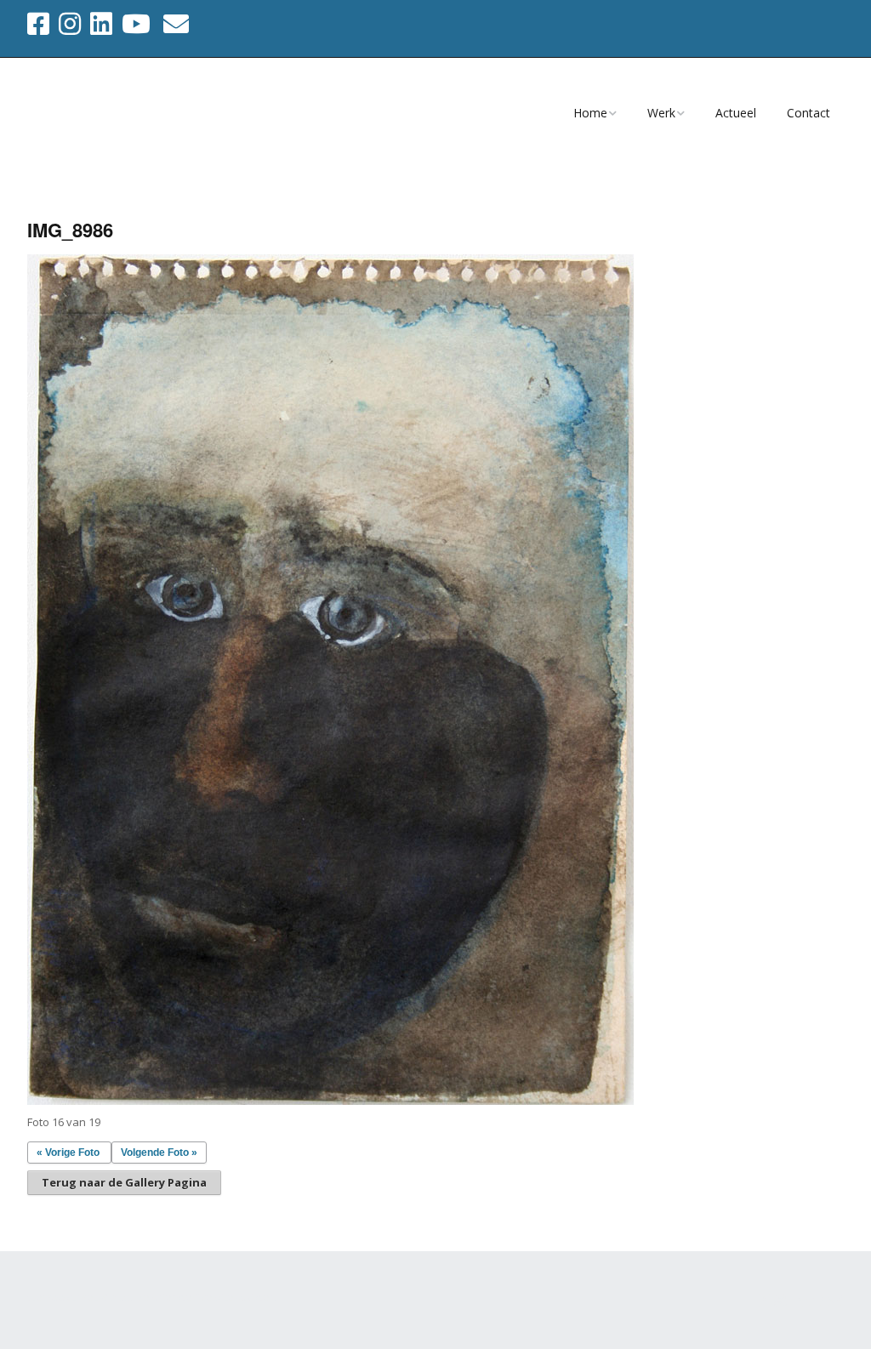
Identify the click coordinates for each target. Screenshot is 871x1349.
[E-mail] (176, 24)
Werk (661, 113)
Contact (808, 113)
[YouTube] (136, 24)
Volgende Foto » (159, 1152)
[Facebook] (40, 24)
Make (115, 1297)
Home (590, 113)
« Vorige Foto (68, 1152)
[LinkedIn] (101, 24)
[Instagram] (69, 24)
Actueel (735, 113)
